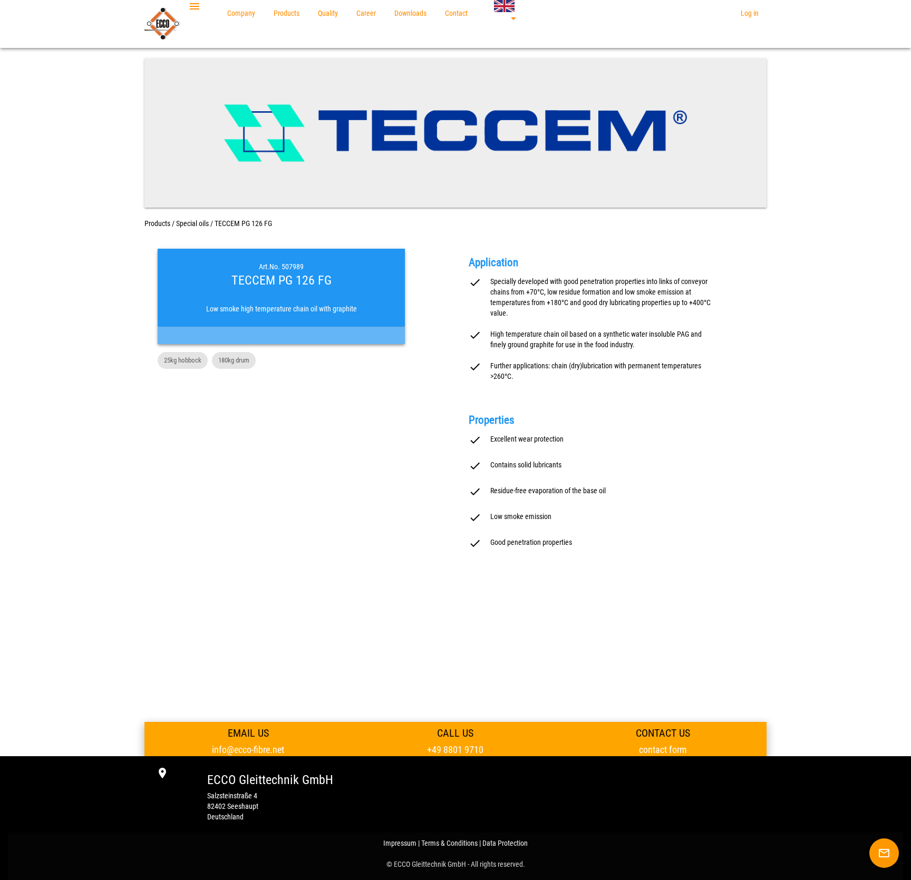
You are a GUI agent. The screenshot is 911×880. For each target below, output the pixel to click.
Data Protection (505, 843)
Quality (328, 13)
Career (366, 13)
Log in (750, 13)
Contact (456, 13)
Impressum (399, 843)
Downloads (410, 13)
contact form (663, 749)
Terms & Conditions (449, 843)
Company (241, 13)
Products (286, 13)
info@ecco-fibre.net (248, 749)
